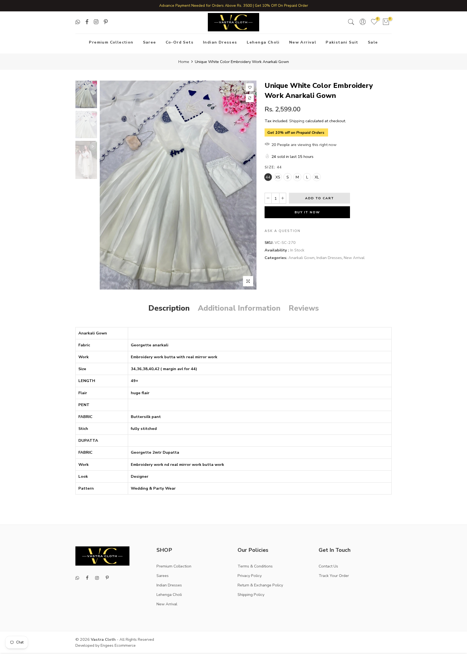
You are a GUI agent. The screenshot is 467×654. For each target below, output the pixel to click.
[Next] (247, 185)
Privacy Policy (250, 575)
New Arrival (302, 42)
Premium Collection (111, 42)
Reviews (304, 308)
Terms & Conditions (255, 566)
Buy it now (307, 212)
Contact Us (328, 566)
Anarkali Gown (301, 257)
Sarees (162, 575)
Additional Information (239, 308)
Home (183, 61)
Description (169, 308)
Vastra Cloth (103, 639)
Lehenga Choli (263, 42)
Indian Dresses (220, 42)
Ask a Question (283, 231)
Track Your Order (334, 575)
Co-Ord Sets (180, 42)
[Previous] (108, 185)
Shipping (296, 121)
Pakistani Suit (342, 42)
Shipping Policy (251, 594)
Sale (373, 42)
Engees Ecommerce (118, 645)
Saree (149, 42)
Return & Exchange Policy (260, 585)
